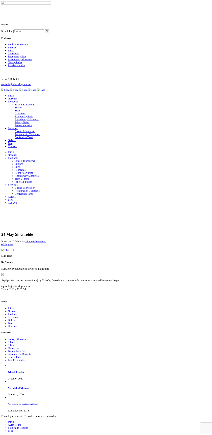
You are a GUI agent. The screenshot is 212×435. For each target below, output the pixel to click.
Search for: (7, 31)
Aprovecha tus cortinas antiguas (23, 404)
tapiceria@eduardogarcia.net (16, 84)
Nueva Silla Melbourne (18, 388)
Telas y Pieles (15, 62)
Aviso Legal (14, 424)
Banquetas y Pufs (17, 56)
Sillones (12, 47)
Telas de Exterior (16, 372)
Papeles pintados (16, 65)
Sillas (11, 50)
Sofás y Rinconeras (18, 44)
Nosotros (12, 311)
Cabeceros (13, 53)
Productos (13, 314)
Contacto (12, 326)
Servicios (13, 317)
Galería (12, 320)
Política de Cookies (18, 427)
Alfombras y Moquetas (20, 59)
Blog (10, 323)
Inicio (11, 308)
